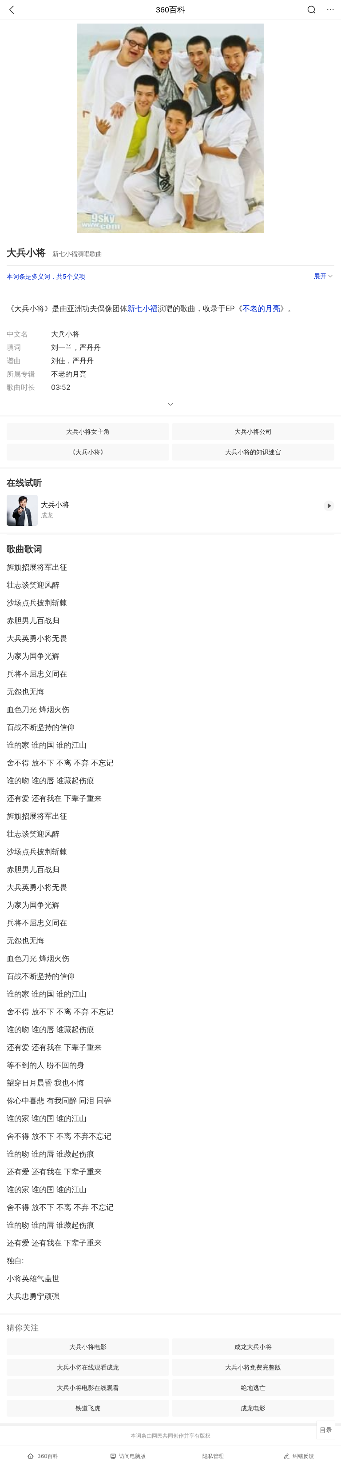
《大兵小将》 (88, 452)
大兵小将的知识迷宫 (253, 452)
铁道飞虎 (87, 1408)
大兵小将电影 (88, 1346)
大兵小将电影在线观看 (88, 1387)
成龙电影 (253, 1408)
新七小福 (142, 308)
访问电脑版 (132, 1456)
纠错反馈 (303, 1456)
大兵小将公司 (253, 431)
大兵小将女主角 (88, 431)
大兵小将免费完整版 (253, 1367)
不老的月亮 (261, 308)
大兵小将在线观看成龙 (88, 1367)
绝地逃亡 (253, 1387)
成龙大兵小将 (253, 1346)
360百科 (170, 9)
